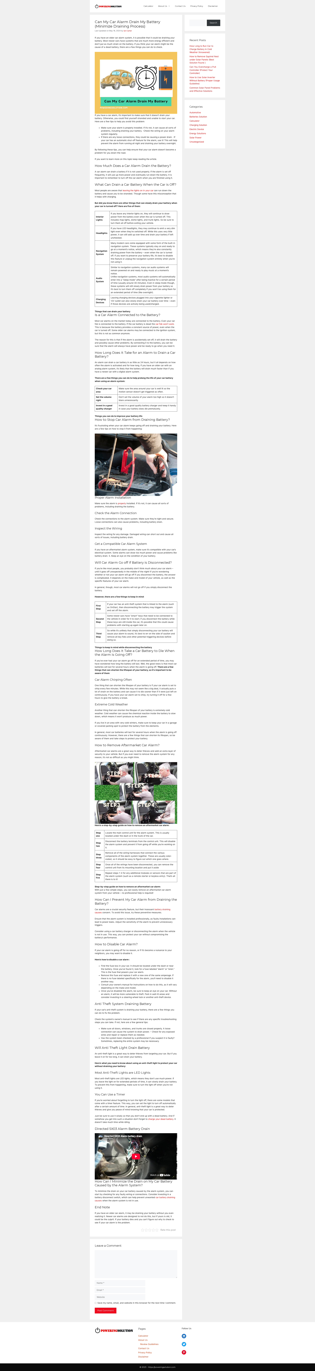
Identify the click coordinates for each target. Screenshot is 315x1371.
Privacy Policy (196, 6)
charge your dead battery (160, 1119)
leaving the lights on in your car (138, 190)
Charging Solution (198, 125)
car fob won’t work (165, 324)
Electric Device (196, 129)
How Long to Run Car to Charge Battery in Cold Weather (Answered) (201, 49)
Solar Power (195, 137)
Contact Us (180, 6)
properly (122, 503)
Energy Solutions (197, 133)
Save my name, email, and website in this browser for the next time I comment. (136, 1303)
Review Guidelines (149, 1344)
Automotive (195, 112)
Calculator (148, 6)
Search (213, 23)
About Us (162, 6)
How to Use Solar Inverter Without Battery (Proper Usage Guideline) (204, 80)
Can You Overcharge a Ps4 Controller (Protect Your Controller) (202, 70)
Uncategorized (196, 142)
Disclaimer (213, 6)
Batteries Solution (198, 116)
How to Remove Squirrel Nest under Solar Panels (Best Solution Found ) (204, 59)
